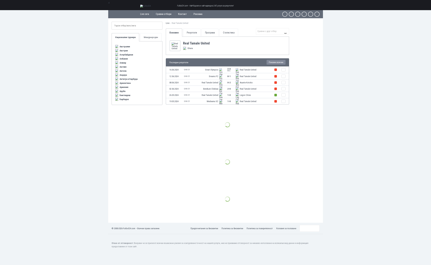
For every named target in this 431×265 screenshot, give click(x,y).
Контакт (182, 14)
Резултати (192, 32)
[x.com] (291, 14)
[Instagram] (297, 14)
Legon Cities (245, 95)
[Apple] (304, 14)
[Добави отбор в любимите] (212, 43)
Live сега (144, 14)
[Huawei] (317, 14)
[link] (227, 69)
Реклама (198, 14)
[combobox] (272, 31)
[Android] (310, 14)
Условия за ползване (286, 228)
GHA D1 (187, 70)
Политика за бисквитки (232, 228)
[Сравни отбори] (283, 69)
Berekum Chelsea (210, 89)
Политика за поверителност (260, 228)
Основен (174, 32)
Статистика (229, 32)
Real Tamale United (248, 69)
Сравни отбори (163, 14)
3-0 (229, 70)
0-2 (229, 82)
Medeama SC (212, 101)
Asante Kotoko (246, 82)
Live (167, 23)
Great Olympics (211, 69)
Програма (210, 32)
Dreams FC (213, 76)
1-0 (229, 95)
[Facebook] (284, 14)
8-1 (229, 76)
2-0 (229, 89)
